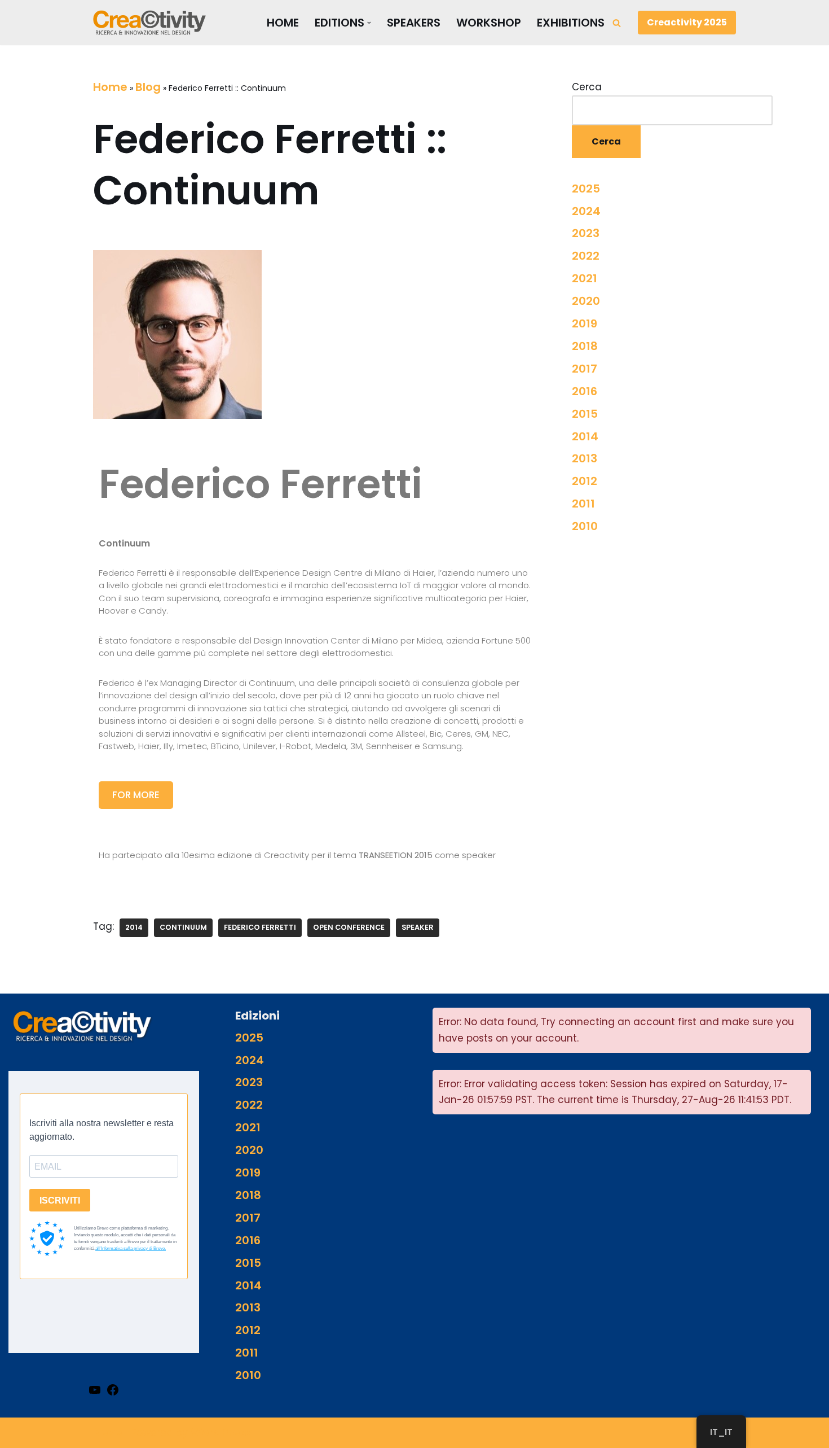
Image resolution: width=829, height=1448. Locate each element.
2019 (584, 323)
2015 (585, 414)
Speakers (413, 23)
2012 (584, 481)
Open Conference (349, 927)
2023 (585, 233)
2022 (585, 256)
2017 (584, 369)
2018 (585, 346)
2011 (583, 503)
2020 (586, 301)
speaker (418, 927)
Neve (107, 1432)
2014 (134, 927)
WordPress (222, 1432)
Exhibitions (571, 23)
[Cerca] (616, 23)
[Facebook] (113, 1389)
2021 (584, 278)
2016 (584, 391)
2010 (585, 526)
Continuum (183, 927)
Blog (148, 87)
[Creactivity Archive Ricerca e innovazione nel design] (149, 22)
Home (283, 23)
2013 (584, 458)
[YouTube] (95, 1389)
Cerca (587, 87)
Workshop (488, 23)
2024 (586, 211)
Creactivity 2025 (687, 22)
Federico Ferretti (260, 927)
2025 (586, 188)
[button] (369, 23)
